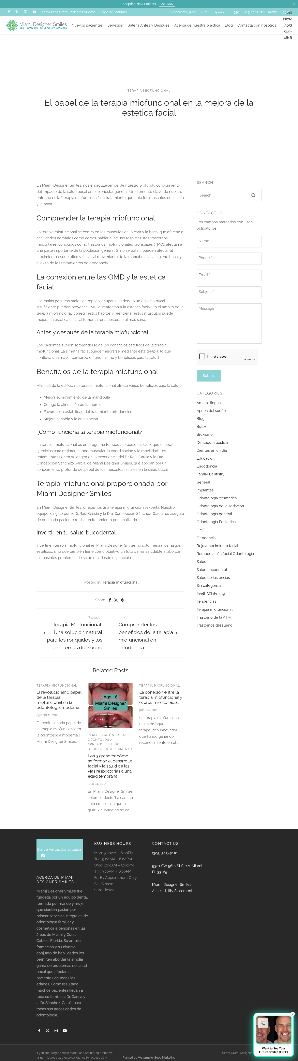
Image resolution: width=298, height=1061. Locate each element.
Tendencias (206, 601)
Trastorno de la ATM (214, 617)
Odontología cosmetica (217, 498)
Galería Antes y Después (148, 25)
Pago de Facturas (113, 12)
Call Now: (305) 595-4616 (287, 25)
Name (205, 241)
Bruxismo (205, 434)
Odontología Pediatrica (110, 749)
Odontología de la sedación (220, 506)
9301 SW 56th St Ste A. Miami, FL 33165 (263, 12)
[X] (17, 12)
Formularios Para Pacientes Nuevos (68, 12)
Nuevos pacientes (87, 25)
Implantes (205, 490)
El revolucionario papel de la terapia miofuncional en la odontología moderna (58, 700)
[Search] (253, 195)
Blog (229, 25)
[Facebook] (9, 12)
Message (208, 308)
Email (204, 274)
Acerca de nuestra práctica (197, 25)
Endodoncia (207, 466)
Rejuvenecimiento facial (217, 546)
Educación (206, 458)
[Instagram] (26, 12)
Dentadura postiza (212, 442)
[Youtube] (34, 12)
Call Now (191, 4)
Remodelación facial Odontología (107, 737)
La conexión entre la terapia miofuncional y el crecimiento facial (160, 697)
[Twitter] (47, 1031)
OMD (201, 530)
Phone (205, 258)
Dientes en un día (212, 450)
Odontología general (214, 514)
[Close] (294, 3)
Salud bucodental (212, 569)
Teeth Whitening (211, 593)
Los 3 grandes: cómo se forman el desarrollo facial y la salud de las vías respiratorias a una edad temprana (110, 766)
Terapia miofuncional (149, 90)
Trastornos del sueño (215, 625)
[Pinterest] (122, 600)
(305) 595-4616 (164, 853)
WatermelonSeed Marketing (156, 1057)
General (203, 482)
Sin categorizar (209, 585)
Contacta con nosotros (256, 25)
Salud (201, 561)
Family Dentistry (210, 474)
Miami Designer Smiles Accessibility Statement (172, 887)
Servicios (115, 25)
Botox (202, 426)
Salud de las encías (213, 577)
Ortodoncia (206, 538)
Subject (206, 291)
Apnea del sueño (104, 744)
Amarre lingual (209, 402)
